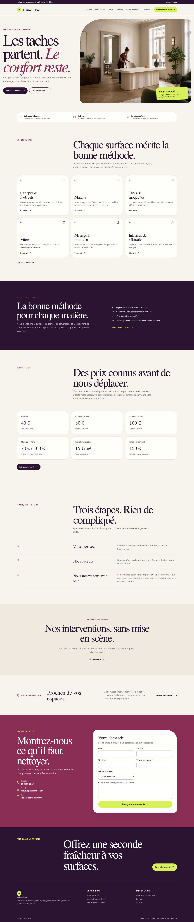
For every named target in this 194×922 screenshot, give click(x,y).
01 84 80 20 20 (171, 2)
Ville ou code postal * (144, 760)
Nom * (100, 748)
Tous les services (23, 262)
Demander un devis (164, 9)
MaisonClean (29, 9)
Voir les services (38, 91)
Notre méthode (132, 9)
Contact (146, 9)
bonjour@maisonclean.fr (32, 790)
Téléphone (102, 760)
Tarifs (110, 9)
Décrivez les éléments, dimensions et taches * (116, 783)
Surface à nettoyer (105, 771)
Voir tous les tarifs (26, 467)
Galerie (120, 9)
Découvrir (24, 211)
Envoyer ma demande (133, 804)
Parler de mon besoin (121, 327)
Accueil (89, 9)
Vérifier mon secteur (165, 695)
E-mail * (139, 748)
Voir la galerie (95, 659)
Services (98, 9)
